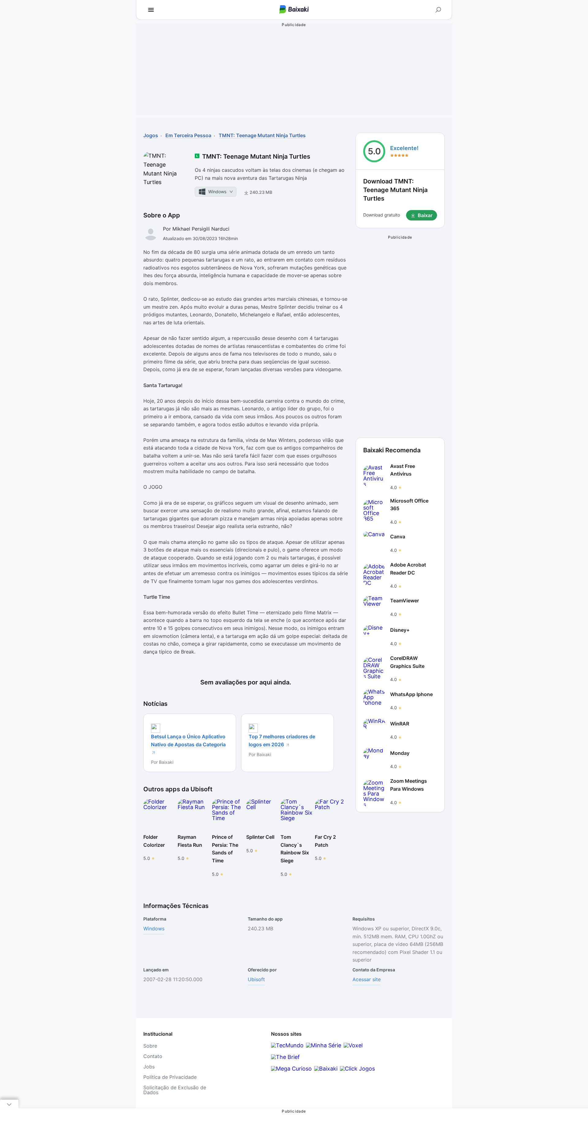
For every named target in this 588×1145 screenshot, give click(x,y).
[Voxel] (353, 1045)
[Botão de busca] (438, 9)
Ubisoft (256, 979)
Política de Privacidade (170, 1077)
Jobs (149, 1066)
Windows (153, 928)
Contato (152, 1056)
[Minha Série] (323, 1045)
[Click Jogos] (357, 1068)
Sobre (150, 1045)
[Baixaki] (325, 1068)
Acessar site (366, 979)
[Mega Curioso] (291, 1068)
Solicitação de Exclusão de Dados (174, 1090)
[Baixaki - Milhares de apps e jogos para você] (294, 10)
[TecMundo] (287, 1045)
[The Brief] (285, 1057)
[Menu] (151, 9)
